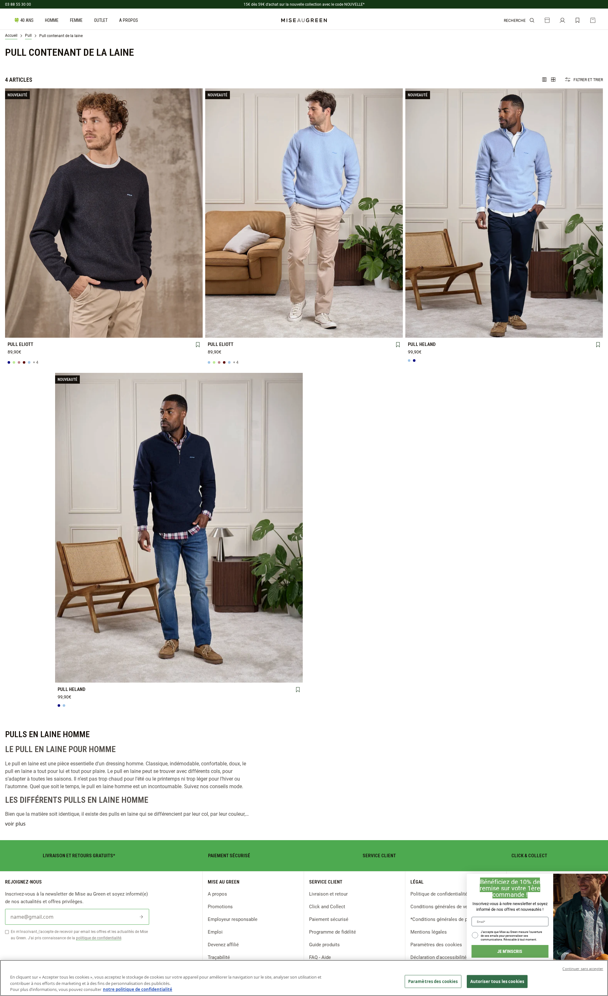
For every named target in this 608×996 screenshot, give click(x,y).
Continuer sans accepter (582, 968)
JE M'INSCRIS (478, 951)
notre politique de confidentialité (137, 989)
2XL (181, 319)
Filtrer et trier (588, 79)
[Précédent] (10, 212)
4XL (65, 330)
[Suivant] (197, 212)
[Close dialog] (600, 881)
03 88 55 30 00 (18, 4)
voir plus (15, 823)
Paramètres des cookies (433, 981)
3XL (26, 330)
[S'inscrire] (141, 917)
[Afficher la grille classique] (553, 79)
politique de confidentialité (98, 937)
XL (142, 319)
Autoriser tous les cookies (497, 981)
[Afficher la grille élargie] (544, 79)
